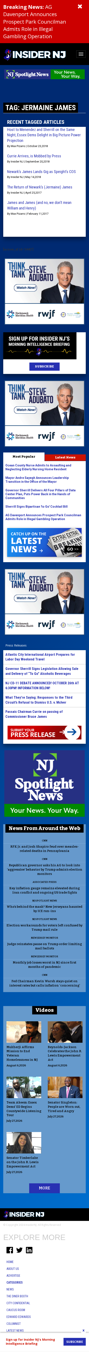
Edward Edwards (18, 1317)
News (10, 1289)
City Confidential (18, 1303)
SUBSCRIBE (44, 366)
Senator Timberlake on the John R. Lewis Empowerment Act (22, 1162)
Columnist (13, 1323)
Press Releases (16, 645)
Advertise (13, 1275)
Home (10, 1262)
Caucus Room (15, 1310)
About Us (12, 1268)
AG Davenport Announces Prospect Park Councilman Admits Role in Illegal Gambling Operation (34, 21)
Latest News (65, 457)
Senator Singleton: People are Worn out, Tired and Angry (64, 1107)
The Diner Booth (17, 1296)
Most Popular (24, 456)
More (44, 1188)
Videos (44, 1010)
